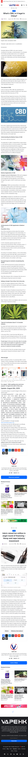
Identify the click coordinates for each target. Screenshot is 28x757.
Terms (12, 750)
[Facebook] (3, 450)
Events (19, 748)
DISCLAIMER (15, 470)
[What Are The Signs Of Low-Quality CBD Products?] (21, 488)
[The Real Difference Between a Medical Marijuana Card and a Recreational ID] (21, 504)
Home (13, 8)
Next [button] (25, 520)
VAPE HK (5, 18)
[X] (6, 450)
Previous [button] (3, 520)
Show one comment (14, 477)
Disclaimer (23, 748)
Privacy (15, 750)
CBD (16, 8)
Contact (4, 748)
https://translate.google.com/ (7, 422)
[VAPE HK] (14, 5)
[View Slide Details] (14, 521)
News (11, 748)
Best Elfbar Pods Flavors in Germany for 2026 (12, 1)
